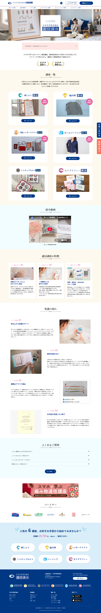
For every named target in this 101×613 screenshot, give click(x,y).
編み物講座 (23, 7)
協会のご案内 (12, 595)
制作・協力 (32, 600)
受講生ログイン (33, 595)
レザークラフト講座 (45, 7)
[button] (61, 3)
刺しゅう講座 (12, 7)
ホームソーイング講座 (60, 7)
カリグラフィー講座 (76, 7)
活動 (10, 598)
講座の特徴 (32, 597)
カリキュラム (12, 597)
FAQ (31, 598)
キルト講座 (33, 7)
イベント (11, 600)
